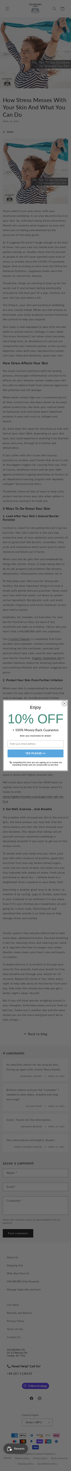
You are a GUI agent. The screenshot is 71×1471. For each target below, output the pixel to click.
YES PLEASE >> (35, 753)
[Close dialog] (64, 703)
